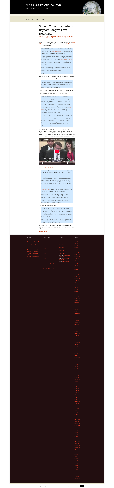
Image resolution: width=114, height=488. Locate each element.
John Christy (65, 36)
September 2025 (77, 260)
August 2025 (77, 261)
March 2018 (76, 399)
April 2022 (76, 329)
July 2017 (76, 410)
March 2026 (76, 249)
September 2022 (77, 322)
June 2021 (76, 348)
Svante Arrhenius (62, 37)
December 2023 (77, 298)
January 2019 (77, 390)
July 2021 (76, 346)
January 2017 (77, 421)
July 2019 (76, 381)
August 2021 (77, 344)
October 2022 (77, 320)
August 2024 (77, 283)
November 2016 (77, 425)
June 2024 (76, 287)
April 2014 (76, 471)
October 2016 (77, 427)
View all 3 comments (43, 231)
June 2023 (76, 305)
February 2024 (77, 294)
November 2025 (77, 256)
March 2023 (76, 311)
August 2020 (77, 362)
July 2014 (76, 467)
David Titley (54, 36)
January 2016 (77, 443)
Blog (40, 15)
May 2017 (76, 414)
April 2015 (76, 456)
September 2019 (77, 379)
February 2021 (77, 355)
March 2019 (76, 388)
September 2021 (77, 342)
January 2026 (77, 252)
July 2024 (76, 285)
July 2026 (76, 241)
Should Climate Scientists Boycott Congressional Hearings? (56, 30)
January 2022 (77, 335)
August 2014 (77, 465)
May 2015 (76, 454)
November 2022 (77, 318)
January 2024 (77, 296)
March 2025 (76, 271)
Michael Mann (52, 37)
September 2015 (77, 447)
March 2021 (76, 353)
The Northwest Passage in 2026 (32, 249)
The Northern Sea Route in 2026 (32, 251)
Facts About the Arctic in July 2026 (33, 247)
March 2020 (76, 372)
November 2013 (77, 474)
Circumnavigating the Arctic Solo (33, 239)
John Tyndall (70, 36)
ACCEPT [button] (82, 486)
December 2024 (77, 276)
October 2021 (77, 340)
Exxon (62, 36)
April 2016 (76, 438)
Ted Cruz (67, 37)
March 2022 (76, 331)
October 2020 (77, 359)
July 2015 (76, 450)
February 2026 (77, 250)
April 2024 (76, 291)
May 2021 (76, 350)
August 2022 (77, 324)
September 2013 (77, 478)
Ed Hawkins (59, 36)
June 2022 (76, 327)
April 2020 (76, 370)
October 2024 (77, 280)
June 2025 (76, 265)
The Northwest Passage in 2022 (48, 244)
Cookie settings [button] (76, 486)
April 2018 (76, 397)
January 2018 (77, 403)
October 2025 (77, 258)
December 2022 (77, 316)
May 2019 (76, 384)
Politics (48, 36)
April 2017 (76, 416)
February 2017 (77, 419)
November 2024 (77, 278)
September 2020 (77, 361)
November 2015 (77, 445)
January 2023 (77, 315)
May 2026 (76, 245)
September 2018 (77, 394)
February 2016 (77, 441)
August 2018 (77, 395)
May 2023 (76, 307)
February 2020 (77, 373)
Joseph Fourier (41, 37)
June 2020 (76, 366)
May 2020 (76, 368)
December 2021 (77, 337)
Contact (44, 15)
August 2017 (77, 408)
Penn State (57, 37)
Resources (63, 15)
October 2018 (77, 392)
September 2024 (77, 282)
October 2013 (77, 476)
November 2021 (77, 339)
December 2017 (77, 405)
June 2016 (76, 434)
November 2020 (77, 357)
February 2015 (77, 460)
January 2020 (77, 375)
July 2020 (76, 364)
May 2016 (76, 436)
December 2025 (77, 254)
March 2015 (76, 458)
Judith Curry (47, 37)
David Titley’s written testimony (52, 167)
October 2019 (77, 377)
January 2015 (77, 461)
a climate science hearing (56, 51)
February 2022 (77, 333)
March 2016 (76, 439)
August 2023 (77, 302)
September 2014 (77, 463)
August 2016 (77, 430)
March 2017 (76, 417)
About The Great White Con (31, 15)
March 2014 (76, 472)
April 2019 (76, 386)
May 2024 (76, 289)
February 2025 (77, 272)
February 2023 (77, 313)
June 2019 (76, 383)
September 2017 (77, 406)
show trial (45, 78)
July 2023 (76, 304)
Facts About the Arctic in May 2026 (33, 256)
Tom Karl (70, 37)
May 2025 (76, 267)
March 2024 (76, 293)
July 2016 (76, 432)
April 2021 (76, 351)
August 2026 (77, 239)
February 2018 (77, 401)
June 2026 (76, 243)
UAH (39, 38)
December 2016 (77, 423)
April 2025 (76, 269)
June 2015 (76, 452)
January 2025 (77, 274)
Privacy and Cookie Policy (53, 15)
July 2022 (76, 326)
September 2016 (77, 428)
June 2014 (76, 469)
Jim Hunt (44, 38)
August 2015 (77, 449)
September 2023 (77, 300)
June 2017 (76, 412)
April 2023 (76, 309)
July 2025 (76, 263)
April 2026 (76, 247)
